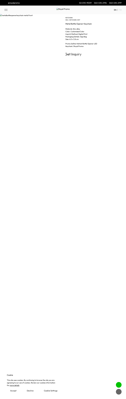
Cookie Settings (50, 390)
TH (120, 10)
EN (115, 10)
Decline (30, 390)
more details (14, 385)
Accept (13, 390)
